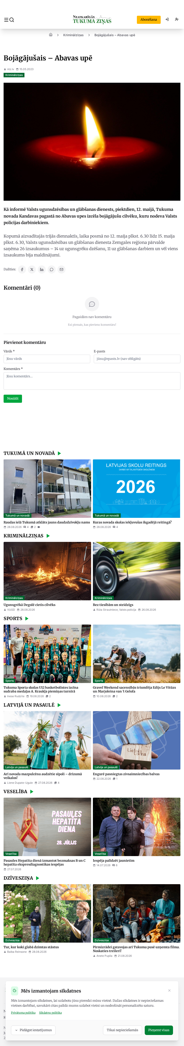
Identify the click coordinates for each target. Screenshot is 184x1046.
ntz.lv (10, 69)
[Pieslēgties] (167, 19)
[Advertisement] (92, 427)
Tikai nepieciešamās (122, 1030)
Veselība (11, 853)
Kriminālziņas (73, 35)
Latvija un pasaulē (16, 767)
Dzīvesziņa (12, 940)
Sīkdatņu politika (50, 1012)
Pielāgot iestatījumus (36, 1030)
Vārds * (9, 351)
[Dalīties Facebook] (22, 269)
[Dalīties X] (32, 269)
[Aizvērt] (169, 990)
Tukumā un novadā (17, 515)
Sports (9, 680)
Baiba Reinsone (17, 951)
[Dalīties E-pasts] (61, 269)
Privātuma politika (23, 1012)
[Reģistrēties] (176, 19)
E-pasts (99, 351)
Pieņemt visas (158, 1030)
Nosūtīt (12, 398)
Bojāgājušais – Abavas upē (114, 35)
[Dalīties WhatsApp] (52, 269)
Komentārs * (13, 369)
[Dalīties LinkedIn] (42, 269)
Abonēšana (148, 20)
